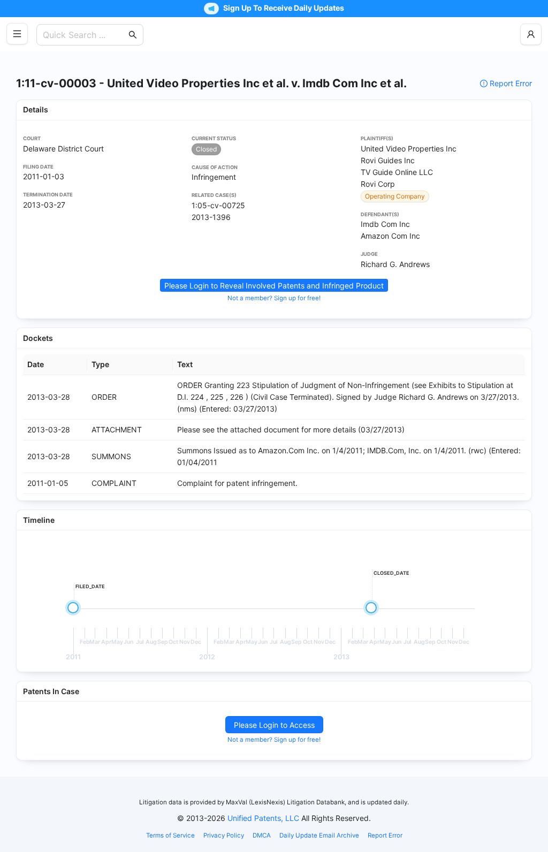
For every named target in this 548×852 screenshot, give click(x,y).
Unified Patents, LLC (263, 818)
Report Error (511, 83)
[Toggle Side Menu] (17, 33)
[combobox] (84, 34)
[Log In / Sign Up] (531, 34)
